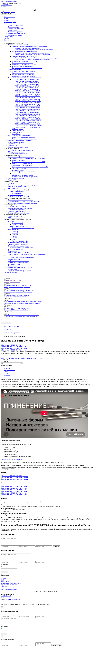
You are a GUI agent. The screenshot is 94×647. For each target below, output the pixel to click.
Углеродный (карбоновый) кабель (18, 213)
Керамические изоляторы (16, 226)
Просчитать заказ (6, 365)
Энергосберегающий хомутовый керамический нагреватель (34, 49)
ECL (13, 173)
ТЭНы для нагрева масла (16, 152)
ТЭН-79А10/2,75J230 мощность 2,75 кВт (28, 101)
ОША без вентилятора (15, 216)
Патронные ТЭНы (14, 144)
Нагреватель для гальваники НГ (18, 153)
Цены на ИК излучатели (15, 25)
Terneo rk (14, 239)
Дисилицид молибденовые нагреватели (24, 139)
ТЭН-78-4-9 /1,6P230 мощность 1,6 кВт (27, 104)
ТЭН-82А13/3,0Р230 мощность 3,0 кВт (27, 102)
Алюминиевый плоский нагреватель (23, 76)
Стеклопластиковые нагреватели (18, 196)
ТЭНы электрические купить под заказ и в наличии (24, 78)
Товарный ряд (8, 36)
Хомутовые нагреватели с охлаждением (24, 51)
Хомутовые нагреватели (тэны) (18, 45)
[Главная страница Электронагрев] (9, 1)
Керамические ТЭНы (11, 181)
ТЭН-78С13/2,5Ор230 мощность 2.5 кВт (28, 120)
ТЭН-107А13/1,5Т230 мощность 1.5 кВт (28, 122)
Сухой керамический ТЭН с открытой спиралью (23, 201)
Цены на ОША (13, 30)
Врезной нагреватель (14, 193)
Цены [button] (6, 23)
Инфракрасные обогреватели (17, 33)
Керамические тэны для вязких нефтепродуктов (23, 185)
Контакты (7, 40)
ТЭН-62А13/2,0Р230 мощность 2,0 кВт (27, 96)
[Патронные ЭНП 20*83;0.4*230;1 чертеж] (14, 476)
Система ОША (12, 269)
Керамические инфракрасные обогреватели (21, 172)
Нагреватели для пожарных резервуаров (20, 150)
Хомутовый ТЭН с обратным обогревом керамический (32, 59)
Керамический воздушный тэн (17, 186)
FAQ (2, 580)
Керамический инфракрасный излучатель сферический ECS (30, 158)
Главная (3, 578)
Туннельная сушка (14, 264)
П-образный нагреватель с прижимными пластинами (21, 316)
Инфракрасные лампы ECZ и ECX (23, 163)
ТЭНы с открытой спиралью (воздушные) (17, 198)
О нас (6, 18)
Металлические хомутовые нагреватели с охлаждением (32, 54)
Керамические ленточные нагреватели (20, 208)
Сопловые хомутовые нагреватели (22, 63)
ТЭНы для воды (17, 132)
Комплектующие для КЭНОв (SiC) (19, 252)
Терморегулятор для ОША (20, 241)
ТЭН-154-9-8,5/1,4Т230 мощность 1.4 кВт (28, 125)
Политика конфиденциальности (11, 583)
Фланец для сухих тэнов (12, 282)
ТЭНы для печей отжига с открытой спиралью (22, 203)
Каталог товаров (9, 17)
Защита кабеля (12, 251)
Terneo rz (14, 238)
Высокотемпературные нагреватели (19, 135)
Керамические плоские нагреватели (23, 73)
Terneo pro (15, 231)
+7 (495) (6, 5)
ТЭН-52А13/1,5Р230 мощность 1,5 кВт (27, 94)
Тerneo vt (14, 236)
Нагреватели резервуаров (12, 148)
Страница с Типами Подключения (11, 459)
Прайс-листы (5, 581)
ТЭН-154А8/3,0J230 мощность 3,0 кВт (27, 89)
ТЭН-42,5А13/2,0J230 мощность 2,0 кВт (28, 91)
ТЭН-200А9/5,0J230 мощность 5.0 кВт (27, 112)
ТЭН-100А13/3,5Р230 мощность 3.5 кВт (27, 107)
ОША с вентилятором (15, 218)
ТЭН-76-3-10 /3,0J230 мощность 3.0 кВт (27, 106)
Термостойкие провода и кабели (18, 242)
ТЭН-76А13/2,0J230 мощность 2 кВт (26, 81)
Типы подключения (10, 272)
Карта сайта (4, 586)
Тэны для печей (13, 188)
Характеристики (9, 370)
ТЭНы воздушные (17, 129)
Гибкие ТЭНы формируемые (17, 211)
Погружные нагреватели (16, 191)
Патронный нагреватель (12, 333)
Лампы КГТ (12, 180)
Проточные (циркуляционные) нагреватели (18, 292)
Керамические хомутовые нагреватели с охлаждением (32, 53)
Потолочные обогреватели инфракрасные (25, 176)
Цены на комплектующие (16, 28)
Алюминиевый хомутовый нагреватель (24, 64)
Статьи (6, 20)
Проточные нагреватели (15, 195)
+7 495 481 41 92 (6, 596)
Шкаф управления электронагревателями (21, 257)
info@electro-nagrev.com (8, 12)
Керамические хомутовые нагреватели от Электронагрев (29, 46)
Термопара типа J (17, 224)
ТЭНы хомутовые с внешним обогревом (24, 56)
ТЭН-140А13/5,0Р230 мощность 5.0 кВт (27, 109)
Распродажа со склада (15, 35)
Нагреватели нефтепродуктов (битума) (16, 190)
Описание (7, 368)
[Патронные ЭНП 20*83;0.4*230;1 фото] (14, 346)
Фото (6, 373)
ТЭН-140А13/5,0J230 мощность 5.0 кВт (27, 111)
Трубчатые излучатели (19, 168)
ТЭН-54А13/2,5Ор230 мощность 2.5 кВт (28, 119)
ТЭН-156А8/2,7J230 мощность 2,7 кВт (27, 79)
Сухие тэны (12, 183)
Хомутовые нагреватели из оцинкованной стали (27, 68)
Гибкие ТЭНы (12, 145)
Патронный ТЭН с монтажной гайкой (16, 310)
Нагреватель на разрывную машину (19, 270)
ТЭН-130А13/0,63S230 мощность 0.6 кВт (28, 115)
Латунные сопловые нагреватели (22, 66)
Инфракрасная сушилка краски (18, 262)
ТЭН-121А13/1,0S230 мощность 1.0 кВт (27, 114)
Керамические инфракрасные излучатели (21, 157)
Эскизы (6, 371)
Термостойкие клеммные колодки (18, 246)
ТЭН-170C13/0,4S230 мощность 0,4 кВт (27, 124)
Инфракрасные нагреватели (13, 155)
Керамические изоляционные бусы (23, 228)
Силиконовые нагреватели (16, 209)
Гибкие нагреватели (10, 205)
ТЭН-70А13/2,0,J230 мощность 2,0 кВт (27, 99)
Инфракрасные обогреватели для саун (20, 267)
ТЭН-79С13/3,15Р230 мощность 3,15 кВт (28, 97)
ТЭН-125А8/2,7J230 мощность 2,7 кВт (27, 86)
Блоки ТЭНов (16, 134)
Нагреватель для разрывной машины (16, 297)
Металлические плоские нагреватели (23, 71)
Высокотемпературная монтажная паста (20, 247)
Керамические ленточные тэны (18, 147)
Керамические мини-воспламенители (20, 140)
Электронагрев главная (11, 326)
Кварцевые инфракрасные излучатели (20, 165)
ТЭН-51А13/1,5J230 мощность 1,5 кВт (27, 92)
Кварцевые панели (18, 170)
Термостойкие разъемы (15, 32)
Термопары (11, 221)
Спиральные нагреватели (16, 142)
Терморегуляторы (13, 27)
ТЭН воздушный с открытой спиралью (20, 200)
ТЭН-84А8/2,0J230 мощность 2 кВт (26, 87)
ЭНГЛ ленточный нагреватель (17, 206)
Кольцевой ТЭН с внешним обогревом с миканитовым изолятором (36, 58)
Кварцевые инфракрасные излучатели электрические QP (30, 167)
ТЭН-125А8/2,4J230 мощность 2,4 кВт (27, 84)
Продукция (7, 329)
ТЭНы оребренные (18, 130)
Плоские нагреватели (15, 69)
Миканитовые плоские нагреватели (23, 74)
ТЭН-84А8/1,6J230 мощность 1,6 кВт (27, 82)
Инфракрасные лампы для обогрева (23, 175)
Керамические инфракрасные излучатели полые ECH (28, 162)
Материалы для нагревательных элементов (17, 219)
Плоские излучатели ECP (20, 160)
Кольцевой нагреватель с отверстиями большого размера (22, 303)
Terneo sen (15, 234)
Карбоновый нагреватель (16, 178)
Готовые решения (9, 256)
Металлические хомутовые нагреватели (24, 61)
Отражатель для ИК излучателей (18, 244)
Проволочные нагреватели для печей (23, 137)
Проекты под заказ (10, 22)
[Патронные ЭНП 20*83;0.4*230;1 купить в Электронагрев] (12, 345)
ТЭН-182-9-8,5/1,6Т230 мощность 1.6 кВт (28, 127)
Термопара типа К (17, 223)
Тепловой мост (12, 266)
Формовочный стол (14, 259)
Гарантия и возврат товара (9, 585)
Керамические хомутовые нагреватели (27, 48)
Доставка (7, 38)
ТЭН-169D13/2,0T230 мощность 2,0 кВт (28, 117)
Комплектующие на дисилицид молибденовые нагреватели (27, 254)
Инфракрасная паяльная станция (18, 261)
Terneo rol (15, 233)
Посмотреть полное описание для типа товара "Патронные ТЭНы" (22, 358)
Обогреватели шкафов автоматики (15, 214)
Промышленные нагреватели (13, 43)
